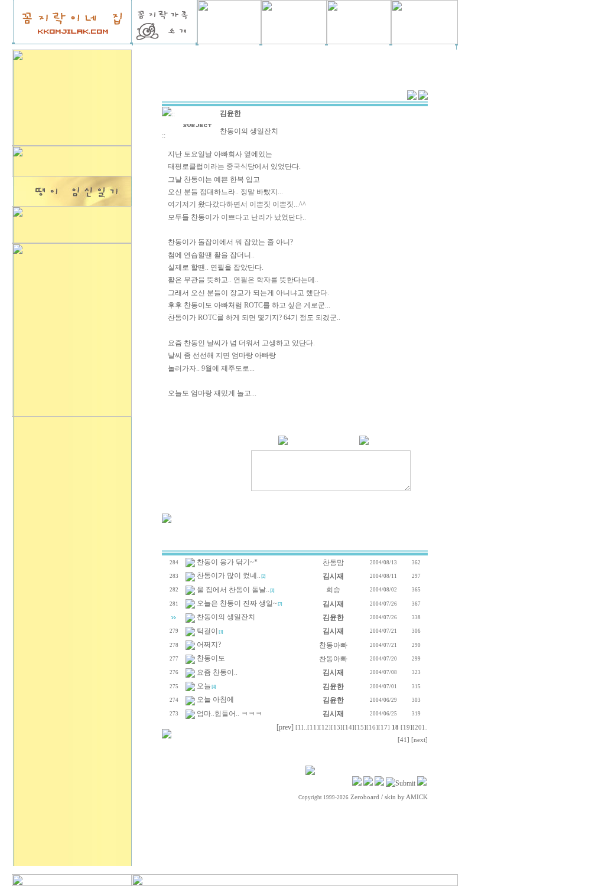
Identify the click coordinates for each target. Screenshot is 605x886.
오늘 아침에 (215, 699)
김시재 (333, 576)
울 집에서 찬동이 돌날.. (233, 590)
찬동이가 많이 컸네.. (229, 575)
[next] (419, 740)
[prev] (285, 727)
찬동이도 (211, 658)
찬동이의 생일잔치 (226, 617)
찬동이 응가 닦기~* (227, 562)
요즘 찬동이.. (217, 672)
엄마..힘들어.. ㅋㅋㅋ (229, 714)
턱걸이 (207, 631)
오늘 (204, 686)
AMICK (417, 797)
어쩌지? (209, 644)
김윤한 (230, 113)
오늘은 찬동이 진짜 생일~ (237, 603)
